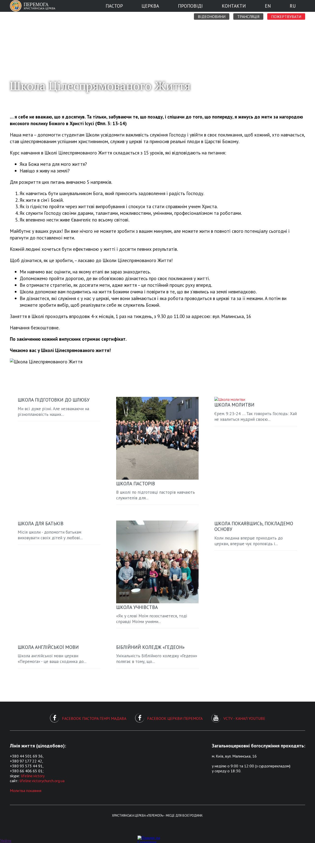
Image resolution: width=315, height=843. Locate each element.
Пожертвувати (286, 16)
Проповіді (190, 6)
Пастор (114, 6)
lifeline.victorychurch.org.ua (41, 780)
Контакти (234, 6)
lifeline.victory (33, 775)
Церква (150, 6)
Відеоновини (211, 16)
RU (293, 6)
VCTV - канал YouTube (244, 718)
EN (268, 6)
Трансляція (248, 16)
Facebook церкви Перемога (175, 718)
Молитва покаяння (25, 790)
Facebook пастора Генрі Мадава (94, 718)
